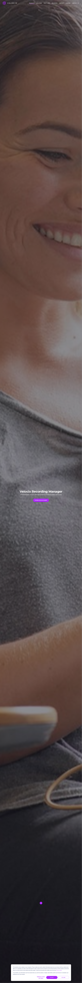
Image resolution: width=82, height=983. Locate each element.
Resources (54, 3)
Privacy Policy (59, 970)
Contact (74, 3)
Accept (52, 977)
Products (31, 3)
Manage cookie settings (41, 977)
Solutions (39, 3)
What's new (47, 3)
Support (61, 3)
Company (68, 3)
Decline (63, 977)
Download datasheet (41, 500)
